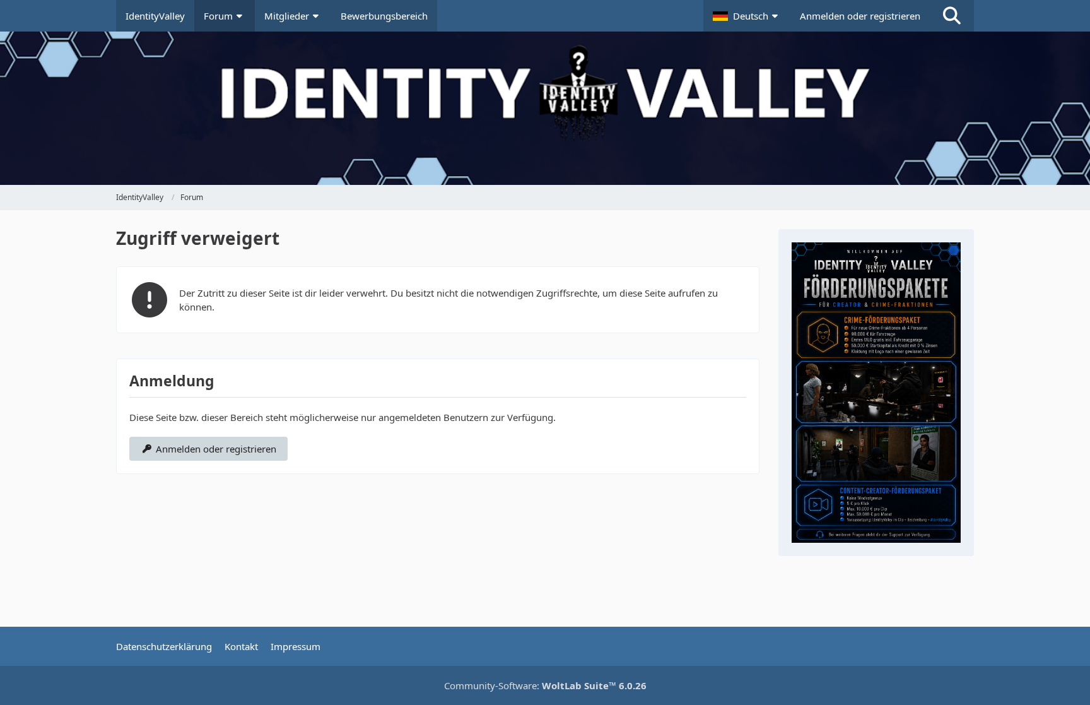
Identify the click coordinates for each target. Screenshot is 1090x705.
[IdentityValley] (545, 63)
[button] (746, 16)
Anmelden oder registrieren (860, 15)
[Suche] (952, 16)
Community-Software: (545, 685)
